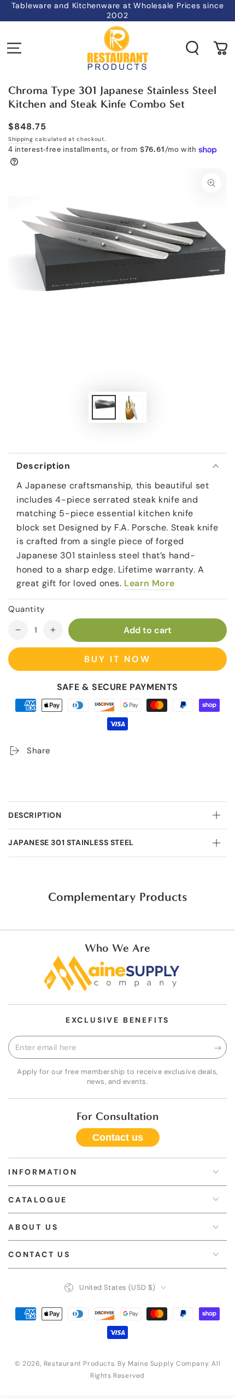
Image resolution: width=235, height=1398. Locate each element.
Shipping (20, 139)
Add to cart (148, 630)
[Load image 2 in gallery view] (131, 407)
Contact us (117, 1137)
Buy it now (117, 659)
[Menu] (14, 48)
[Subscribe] (220, 1048)
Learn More (149, 583)
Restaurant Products (79, 1363)
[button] (192, 48)
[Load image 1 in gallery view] (104, 407)
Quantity (26, 609)
